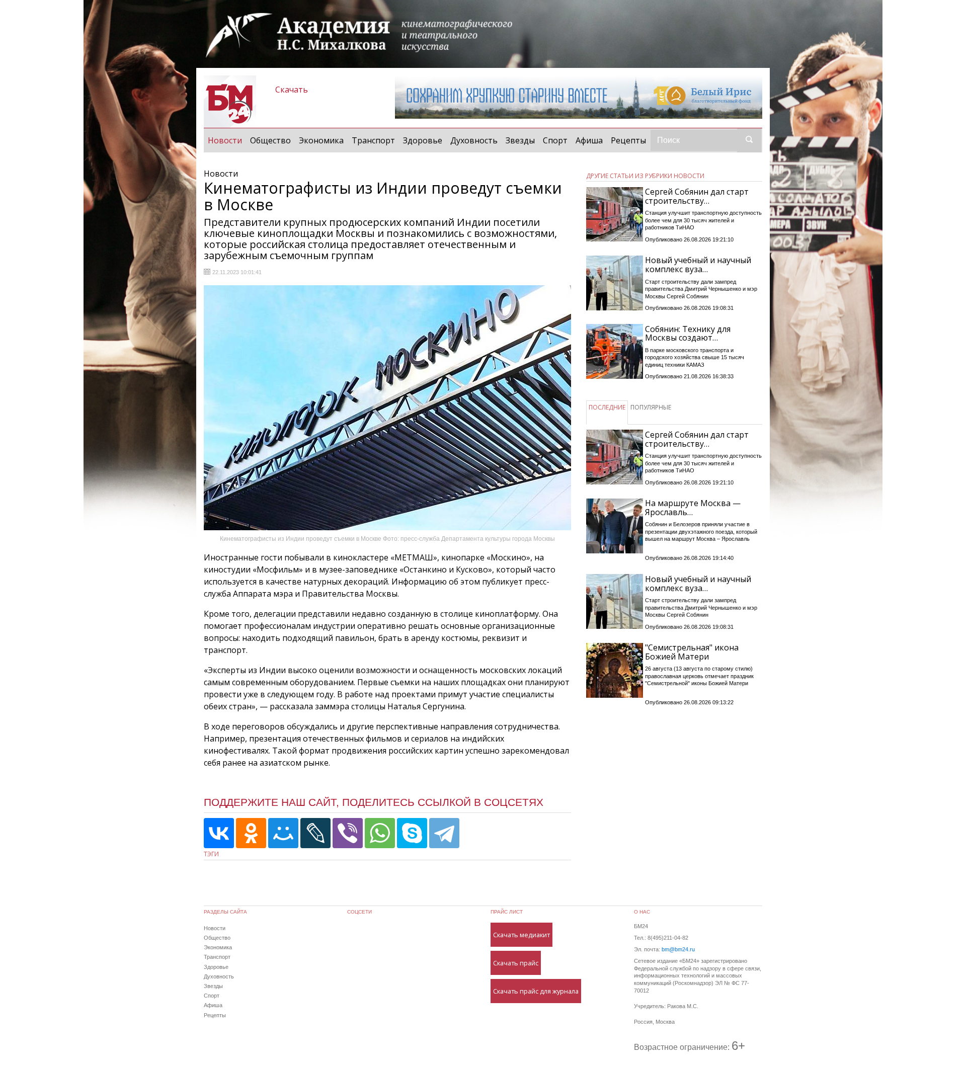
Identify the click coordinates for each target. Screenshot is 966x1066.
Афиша (589, 140)
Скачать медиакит (521, 934)
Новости (227, 140)
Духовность (474, 140)
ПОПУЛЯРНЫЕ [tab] (650, 407)
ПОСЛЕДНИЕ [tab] (607, 407)
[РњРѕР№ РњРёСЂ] (283, 833)
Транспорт (373, 140)
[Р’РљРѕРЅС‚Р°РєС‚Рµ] (219, 833)
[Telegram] (444, 833)
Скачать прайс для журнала (536, 991)
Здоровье (422, 140)
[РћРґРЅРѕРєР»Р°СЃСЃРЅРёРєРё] (251, 833)
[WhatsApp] (380, 833)
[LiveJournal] (315, 833)
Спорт (555, 140)
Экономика (321, 140)
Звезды (520, 140)
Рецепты (628, 140)
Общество (270, 140)
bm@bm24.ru (678, 949)
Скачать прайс (515, 962)
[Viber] (348, 833)
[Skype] (412, 833)
